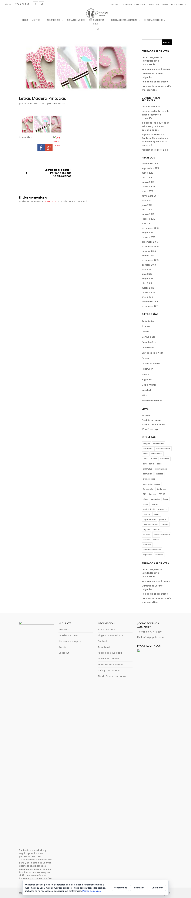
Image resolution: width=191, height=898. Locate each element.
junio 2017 (147, 205)
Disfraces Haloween (152, 352)
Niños (145, 395)
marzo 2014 (148, 255)
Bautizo (146, 326)
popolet (28, 103)
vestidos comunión (152, 549)
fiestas (152, 494)
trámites (147, 544)
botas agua (148, 464)
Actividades (148, 321)
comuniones (161, 469)
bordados (164, 458)
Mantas (36, 20)
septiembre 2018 (151, 168)
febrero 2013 (148, 292)
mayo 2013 (147, 278)
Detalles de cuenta (68, 635)
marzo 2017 (148, 214)
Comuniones (148, 336)
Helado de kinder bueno (155, 81)
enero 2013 (147, 296)
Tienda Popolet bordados (112, 676)
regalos (146, 529)
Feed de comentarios (153, 424)
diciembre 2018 (150, 163)
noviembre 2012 (150, 306)
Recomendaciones (152, 400)
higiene (145, 374)
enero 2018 (147, 191)
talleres (146, 539)
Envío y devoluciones (109, 670)
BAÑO (145, 458)
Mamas (155, 504)
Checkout (139, 4)
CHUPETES (147, 469)
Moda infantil (149, 384)
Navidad (146, 390)
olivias (157, 514)
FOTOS (162, 494)
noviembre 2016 (150, 228)
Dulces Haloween (151, 363)
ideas (145, 499)
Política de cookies (91, 891)
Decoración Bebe (153, 20)
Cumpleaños (149, 342)
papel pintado (149, 519)
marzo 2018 (148, 182)
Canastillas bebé (76, 20)
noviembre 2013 (150, 260)
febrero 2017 (148, 218)
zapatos (159, 554)
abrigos (146, 443)
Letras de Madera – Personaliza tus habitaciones (58, 173)
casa (159, 464)
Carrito (127, 4)
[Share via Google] (49, 149)
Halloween (147, 368)
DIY (144, 494)
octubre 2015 (149, 251)
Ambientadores (163, 448)
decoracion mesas (151, 484)
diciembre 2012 (150, 301)
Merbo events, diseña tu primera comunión (156, 115)
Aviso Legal (104, 647)
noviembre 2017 (150, 195)
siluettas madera (162, 534)
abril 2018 (147, 177)
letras (145, 504)
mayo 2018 (147, 172)
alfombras (148, 448)
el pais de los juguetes (154, 122)
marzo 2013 (148, 287)
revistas (157, 529)
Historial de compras (69, 641)
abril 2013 (147, 283)
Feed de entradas (151, 420)
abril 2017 (147, 209)
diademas (161, 489)
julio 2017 (146, 200)
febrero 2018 (148, 186)
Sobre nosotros (106, 629)
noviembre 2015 (150, 246)
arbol (145, 453)
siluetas (146, 534)
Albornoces (53, 20)
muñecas (162, 509)
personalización (150, 524)
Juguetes (147, 379)
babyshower (156, 453)
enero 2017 (147, 223)
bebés (154, 458)
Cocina (145, 331)
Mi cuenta (116, 4)
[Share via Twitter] (57, 149)
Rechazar (139, 887)
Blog (95, 24)
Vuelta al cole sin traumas (156, 69)
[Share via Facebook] (41, 149)
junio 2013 (147, 273)
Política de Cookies (108, 658)
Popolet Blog (161, 149)
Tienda (164, 4)
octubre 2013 (149, 264)
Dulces (145, 358)
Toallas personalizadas (124, 20)
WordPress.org (150, 429)
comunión (147, 474)
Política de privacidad (110, 652)
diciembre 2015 (150, 241)
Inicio (25, 20)
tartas (156, 539)
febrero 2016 (148, 237)
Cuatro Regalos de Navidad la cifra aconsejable (152, 61)
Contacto (153, 4)
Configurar (157, 887)
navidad (146, 514)
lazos (165, 499)
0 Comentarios (56, 103)
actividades (158, 443)
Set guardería (96, 20)
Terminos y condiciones (111, 664)
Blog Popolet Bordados (110, 635)
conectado (50, 201)
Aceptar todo (120, 887)
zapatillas (147, 554)
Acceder (146, 415)
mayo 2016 (147, 232)
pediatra (163, 519)
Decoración (148, 347)
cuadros (159, 474)
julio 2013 (146, 269)
